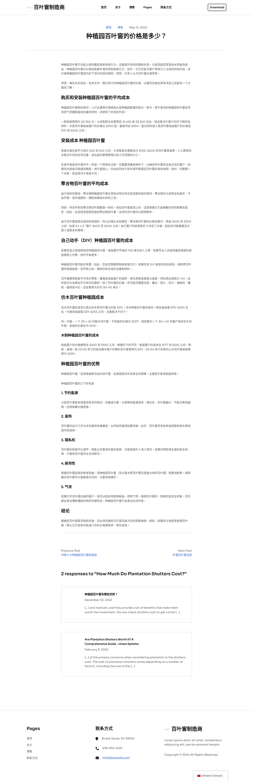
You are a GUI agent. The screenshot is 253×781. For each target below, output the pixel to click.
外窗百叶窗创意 (182, 555)
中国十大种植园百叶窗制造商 (79, 555)
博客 (120, 27)
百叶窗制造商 (49, 7)
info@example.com (116, 757)
